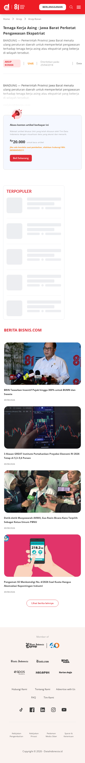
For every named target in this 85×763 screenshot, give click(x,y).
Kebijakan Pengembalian (16, 735)
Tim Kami (49, 697)
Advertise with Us (65, 689)
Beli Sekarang (21, 158)
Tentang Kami (42, 689)
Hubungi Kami (19, 689)
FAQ (33, 697)
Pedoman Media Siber (51, 735)
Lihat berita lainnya (42, 603)
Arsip (19, 19)
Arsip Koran (34, 19)
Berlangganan (52, 7)
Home (6, 19)
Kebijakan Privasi (34, 735)
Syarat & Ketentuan (69, 735)
